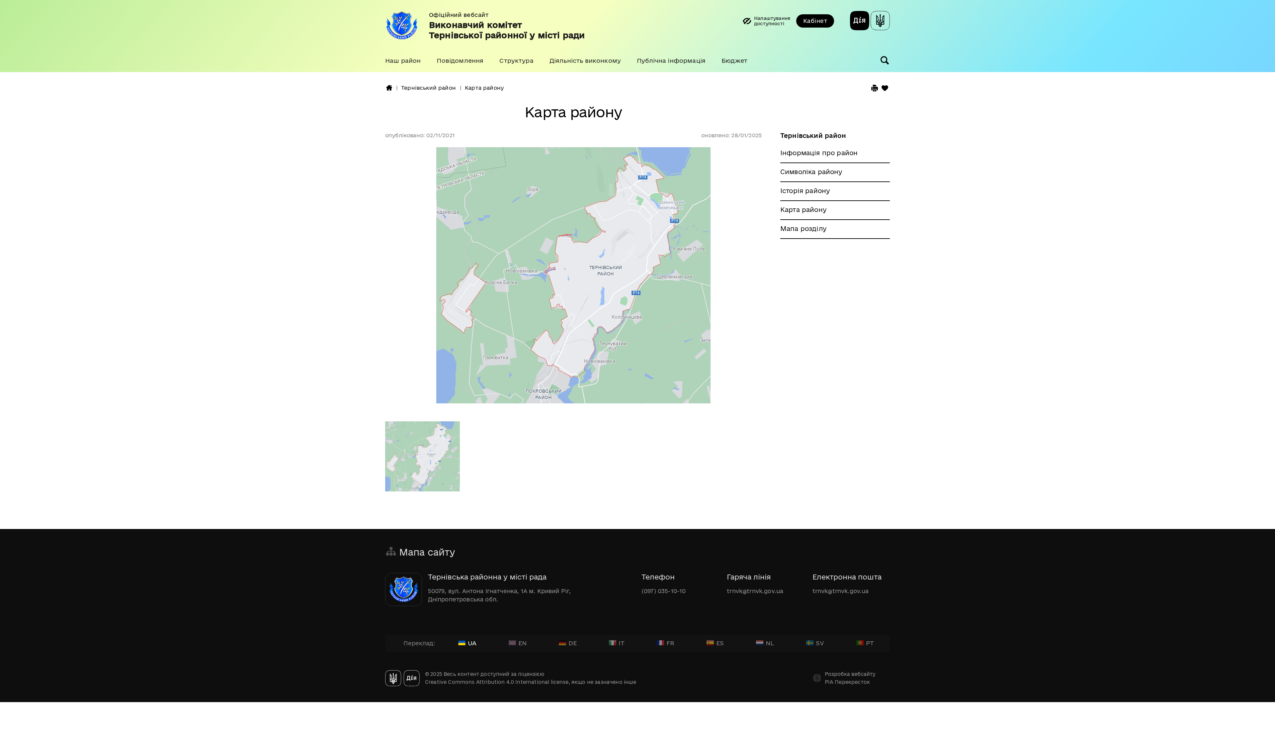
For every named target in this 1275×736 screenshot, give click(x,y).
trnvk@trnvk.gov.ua (755, 591)
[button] (403, 60)
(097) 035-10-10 (663, 591)
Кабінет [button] (815, 21)
